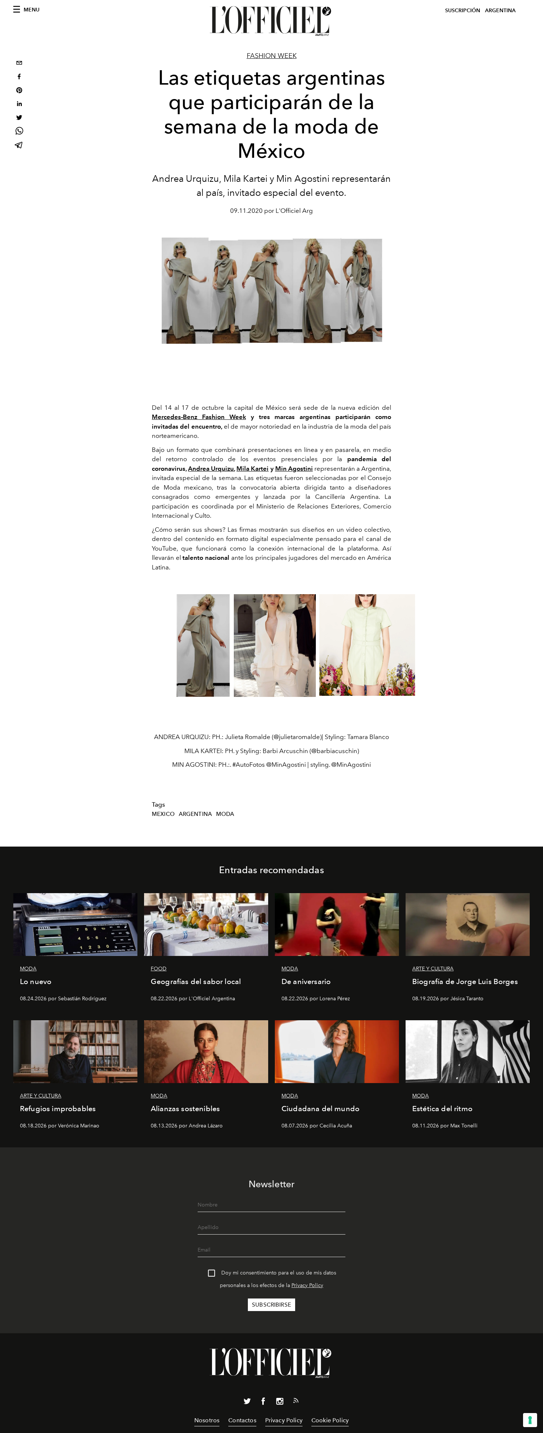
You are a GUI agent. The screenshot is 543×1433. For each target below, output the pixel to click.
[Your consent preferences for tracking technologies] (530, 1420)
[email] (19, 64)
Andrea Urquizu (211, 468)
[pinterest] (19, 91)
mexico (163, 814)
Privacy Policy (307, 1285)
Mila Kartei (252, 468)
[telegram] (19, 146)
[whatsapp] (19, 132)
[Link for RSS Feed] (296, 1402)
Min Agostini (294, 468)
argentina (195, 814)
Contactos (242, 1420)
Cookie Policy (330, 1420)
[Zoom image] (203, 645)
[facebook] (19, 77)
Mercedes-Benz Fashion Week (199, 417)
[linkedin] (19, 105)
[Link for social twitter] (247, 1402)
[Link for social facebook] (263, 1402)
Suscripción (462, 10)
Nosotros (206, 1420)
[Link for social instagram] (279, 1402)
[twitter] (19, 118)
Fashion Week (272, 56)
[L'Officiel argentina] (271, 21)
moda (225, 814)
